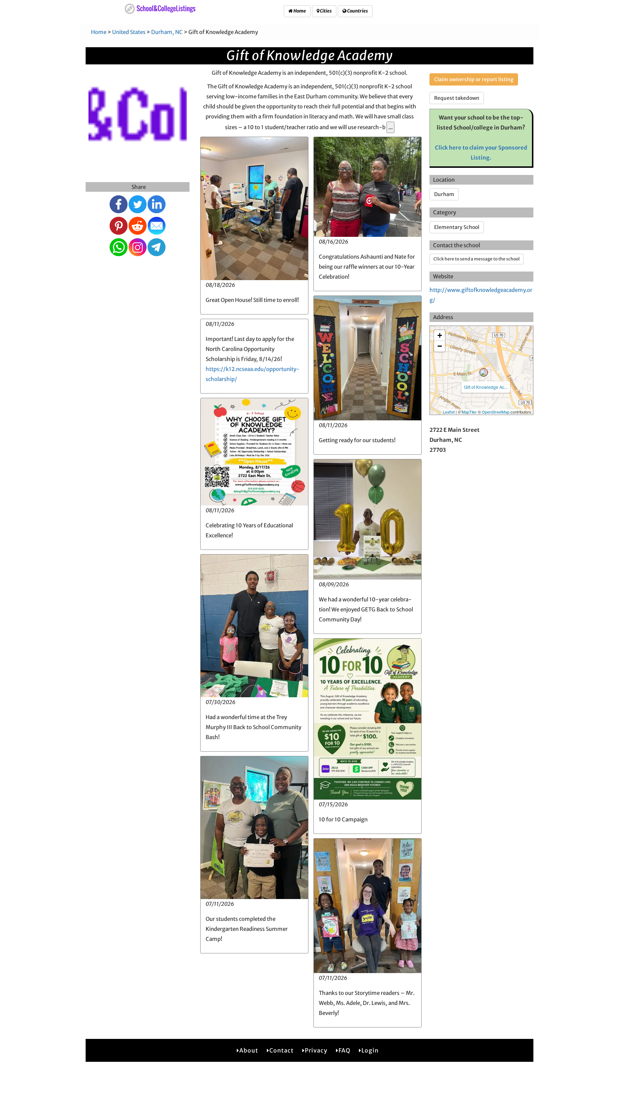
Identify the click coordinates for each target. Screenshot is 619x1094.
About (248, 1050)
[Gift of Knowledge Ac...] (483, 372)
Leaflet (449, 412)
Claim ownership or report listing (473, 79)
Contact (281, 1050)
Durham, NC (167, 32)
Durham (444, 194)
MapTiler (469, 412)
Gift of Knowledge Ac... (486, 387)
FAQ (344, 1050)
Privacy (316, 1050)
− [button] (439, 346)
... (390, 127)
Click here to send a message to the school (476, 259)
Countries (357, 11)
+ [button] (439, 335)
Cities (325, 11)
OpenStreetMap (495, 412)
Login (370, 1050)
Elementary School (456, 227)
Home (299, 11)
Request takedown (456, 98)
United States (128, 32)
